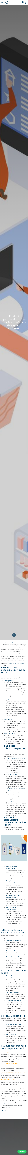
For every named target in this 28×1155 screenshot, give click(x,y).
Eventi (11, 643)
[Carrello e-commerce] (18, 3)
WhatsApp (22, 1152)
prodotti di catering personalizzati (18, 663)
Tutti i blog (4, 643)
